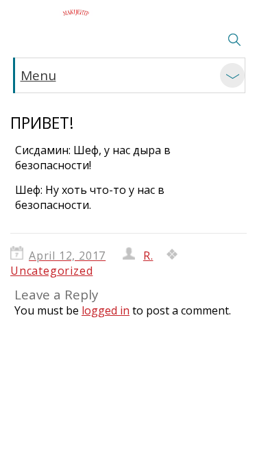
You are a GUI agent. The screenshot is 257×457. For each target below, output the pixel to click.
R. (148, 255)
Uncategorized (51, 270)
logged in (106, 310)
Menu (38, 75)
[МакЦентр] (76, 13)
